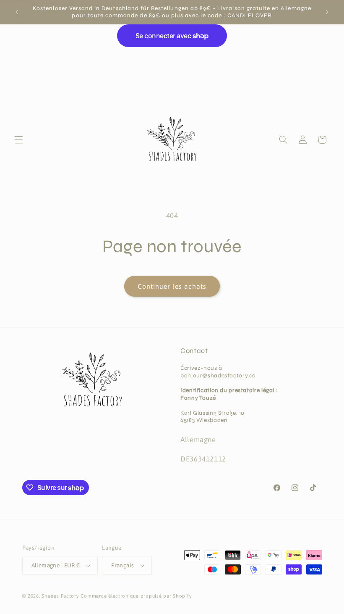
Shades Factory (60, 595)
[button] (18, 139)
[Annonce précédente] (17, 12)
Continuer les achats (172, 286)
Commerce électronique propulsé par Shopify (136, 595)
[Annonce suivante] (327, 12)
